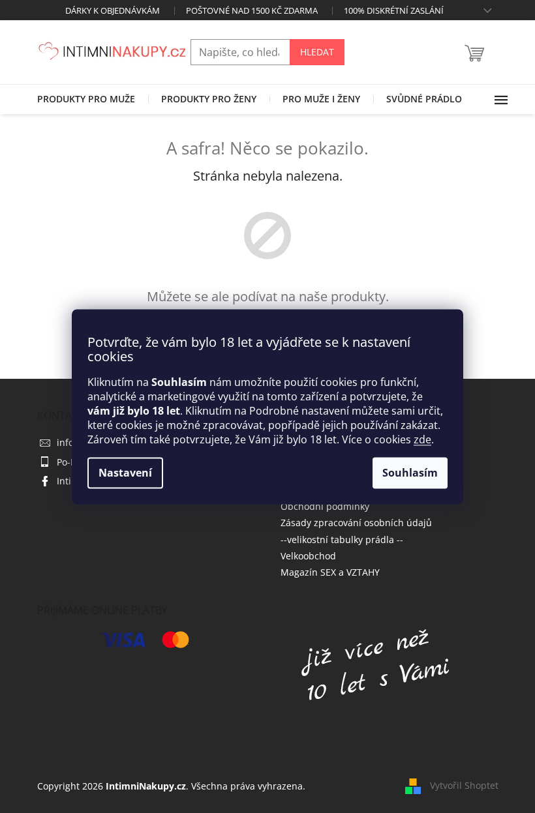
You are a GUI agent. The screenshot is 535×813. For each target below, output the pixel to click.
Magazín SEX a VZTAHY (330, 572)
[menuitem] (86, 99)
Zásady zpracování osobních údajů (356, 522)
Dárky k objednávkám (112, 10)
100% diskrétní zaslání (394, 10)
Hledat (317, 52)
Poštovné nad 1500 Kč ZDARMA (252, 10)
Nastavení (125, 473)
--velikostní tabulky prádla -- (342, 539)
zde (422, 439)
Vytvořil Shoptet (464, 785)
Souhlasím (410, 473)
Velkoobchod (308, 556)
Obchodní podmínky (325, 506)
